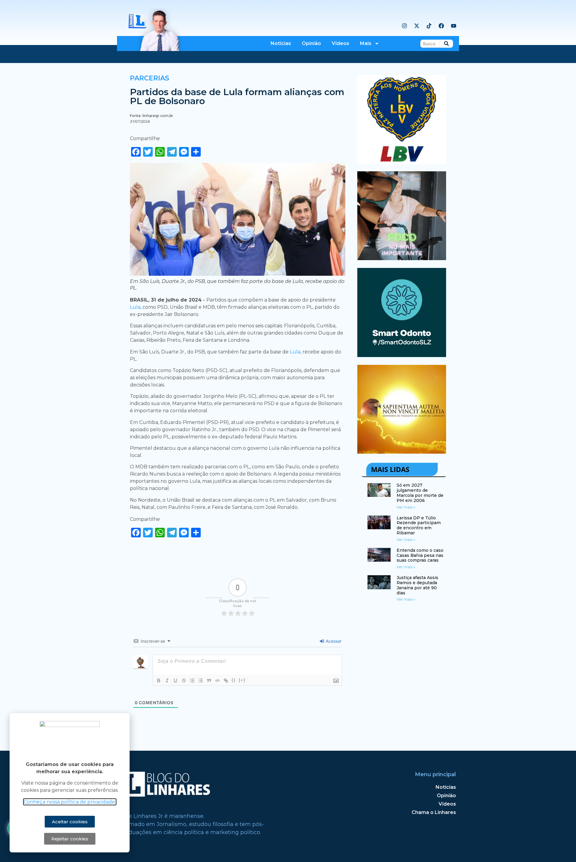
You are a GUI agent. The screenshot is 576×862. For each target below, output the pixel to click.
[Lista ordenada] (192, 680)
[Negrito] (158, 680)
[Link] (226, 680)
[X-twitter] (416, 25)
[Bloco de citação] (209, 680)
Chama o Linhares (434, 812)
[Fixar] (184, 680)
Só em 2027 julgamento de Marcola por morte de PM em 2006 (420, 492)
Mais (365, 43)
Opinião (311, 43)
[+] (242, 680)
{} (234, 680)
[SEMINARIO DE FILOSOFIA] (401, 452)
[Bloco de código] (217, 680)
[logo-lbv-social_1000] (401, 162)
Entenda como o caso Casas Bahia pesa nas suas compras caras (420, 555)
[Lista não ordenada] (200, 680)
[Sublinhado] (175, 680)
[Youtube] (453, 25)
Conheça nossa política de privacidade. (70, 802)
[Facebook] (441, 25)
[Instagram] (404, 25)
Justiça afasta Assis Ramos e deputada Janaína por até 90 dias (417, 585)
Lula (135, 307)
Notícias (281, 43)
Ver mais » (406, 507)
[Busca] (446, 44)
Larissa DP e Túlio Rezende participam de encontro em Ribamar (419, 525)
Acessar (333, 641)
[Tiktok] (429, 25)
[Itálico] (167, 680)
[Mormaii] (401, 258)
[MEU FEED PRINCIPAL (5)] (401, 355)
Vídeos (340, 43)
